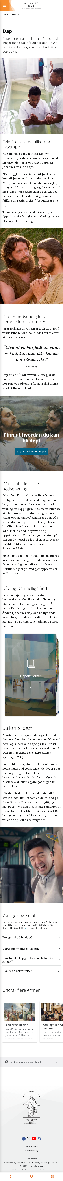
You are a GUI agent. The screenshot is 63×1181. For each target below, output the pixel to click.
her (25, 927)
